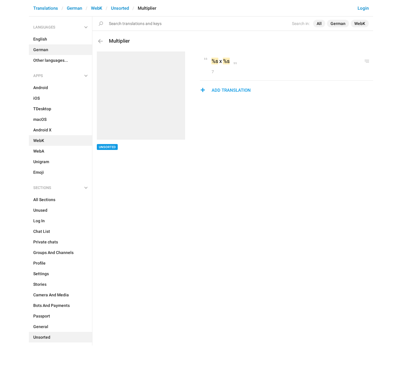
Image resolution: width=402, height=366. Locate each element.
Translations (45, 8)
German (74, 8)
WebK (96, 8)
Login (363, 8)
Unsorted (120, 8)
